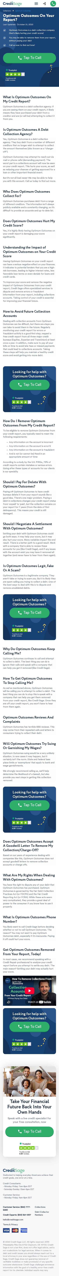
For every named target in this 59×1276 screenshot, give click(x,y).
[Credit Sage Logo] (12, 4)
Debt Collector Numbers (42, 1213)
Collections (40, 1207)
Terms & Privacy (10, 1225)
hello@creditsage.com (13, 1220)
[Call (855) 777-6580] (53, 4)
